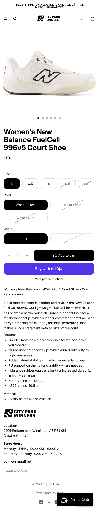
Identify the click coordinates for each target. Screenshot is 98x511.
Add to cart (66, 255)
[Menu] (5, 18)
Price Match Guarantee (59, 6)
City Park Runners (54, 484)
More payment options (49, 279)
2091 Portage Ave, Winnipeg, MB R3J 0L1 (35, 431)
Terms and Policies (49, 493)
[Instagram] (49, 502)
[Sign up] (85, 471)
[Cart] (93, 19)
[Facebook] (41, 502)
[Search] (15, 19)
